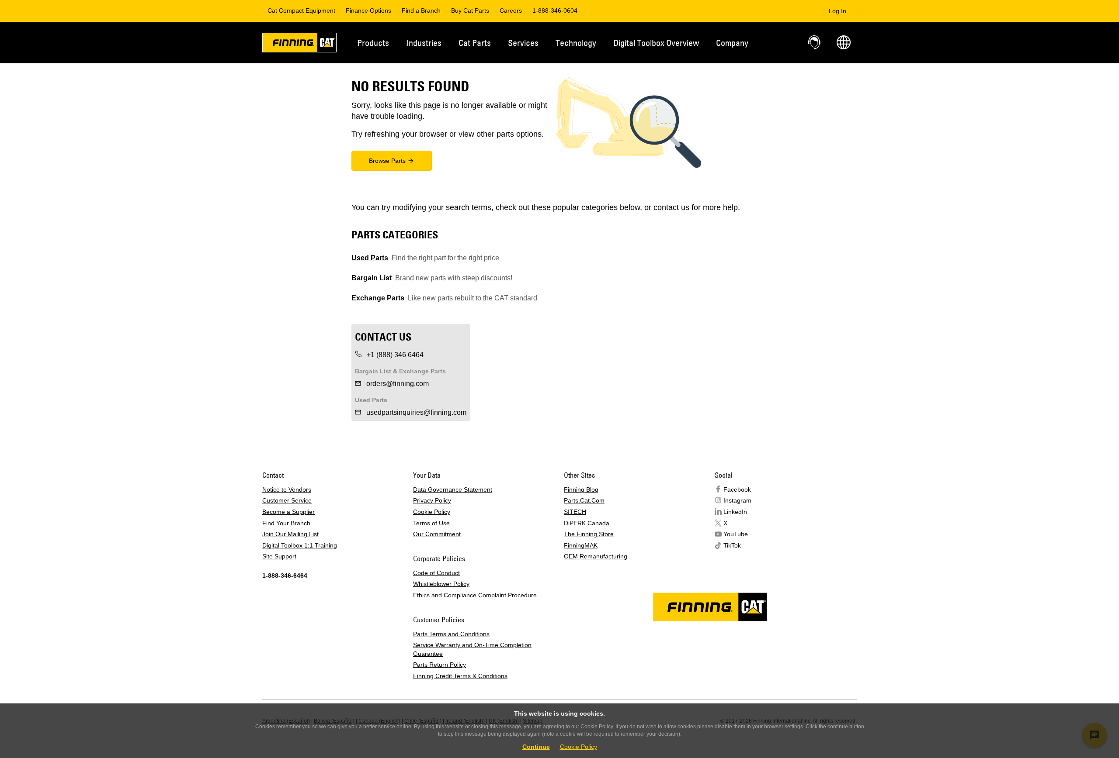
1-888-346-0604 (554, 10)
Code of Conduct (436, 572)
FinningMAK (581, 545)
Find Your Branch (286, 523)
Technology (576, 42)
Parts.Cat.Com (584, 500)
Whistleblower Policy (441, 583)
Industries (423, 42)
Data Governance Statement (452, 489)
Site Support (279, 556)
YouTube (735, 534)
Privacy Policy (432, 500)
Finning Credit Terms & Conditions (460, 675)
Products (373, 42)
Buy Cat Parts (470, 10)
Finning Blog (581, 489)
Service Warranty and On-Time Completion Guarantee (472, 649)
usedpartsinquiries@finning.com (415, 412)
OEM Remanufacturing (595, 556)
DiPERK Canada (586, 523)
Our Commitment (437, 534)
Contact (815, 42)
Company (732, 42)
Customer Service (287, 500)
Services (523, 42)
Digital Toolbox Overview (656, 42)
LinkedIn (735, 511)
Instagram (737, 500)
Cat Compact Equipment (301, 10)
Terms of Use (431, 523)
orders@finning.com (397, 383)
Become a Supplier (288, 511)
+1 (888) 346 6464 (394, 354)
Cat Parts (475, 42)
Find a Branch (421, 10)
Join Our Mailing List (290, 534)
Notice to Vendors (286, 489)
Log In (837, 10)
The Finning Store (589, 534)
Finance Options (368, 10)
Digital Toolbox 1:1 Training (299, 545)
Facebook (737, 489)
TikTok (732, 545)
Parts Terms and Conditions (451, 634)
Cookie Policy (431, 511)
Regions (844, 42)
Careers (511, 10)
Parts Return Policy (439, 664)
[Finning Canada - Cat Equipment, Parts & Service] (299, 44)
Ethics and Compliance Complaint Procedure (475, 595)
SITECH (575, 511)
